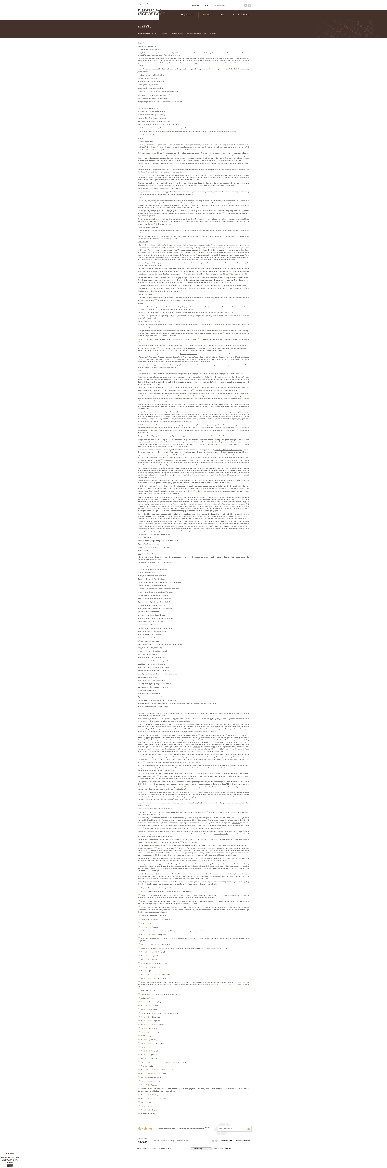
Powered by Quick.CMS (229, 1141)
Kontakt (206, 5)
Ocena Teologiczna (241, 15)
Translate (227, 1149)
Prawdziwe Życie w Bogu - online (196, 33)
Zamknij (10, 1166)
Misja (222, 15)
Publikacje (207, 15)
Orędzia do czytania (177, 33)
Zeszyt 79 (213, 33)
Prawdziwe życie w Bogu (151, 12)
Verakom (247, 1141)
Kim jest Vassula (187, 15)
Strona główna (195, 5)
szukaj (238, 5)
